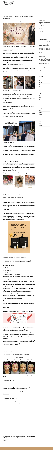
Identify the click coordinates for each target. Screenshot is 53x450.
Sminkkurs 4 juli (7, 352)
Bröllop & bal (16, 21)
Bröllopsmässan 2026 (6, 145)
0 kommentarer (22, 401)
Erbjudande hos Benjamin (10, 398)
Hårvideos (40, 97)
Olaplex (40, 110)
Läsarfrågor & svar (41, 103)
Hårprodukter (40, 93)
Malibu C (40, 104)
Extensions (40, 86)
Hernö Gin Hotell (28, 49)
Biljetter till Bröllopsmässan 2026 (8, 157)
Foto (39, 89)
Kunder (39, 101)
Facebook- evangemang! (19, 357)
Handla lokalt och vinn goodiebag (12, 194)
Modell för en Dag (41, 106)
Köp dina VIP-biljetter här (7, 73)
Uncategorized (40, 125)
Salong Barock (21, 21)
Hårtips (39, 95)
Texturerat (40, 123)
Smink (24, 21)
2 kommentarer (27, 354)
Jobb (39, 99)
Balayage (40, 78)
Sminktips (21, 354)
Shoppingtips (21, 197)
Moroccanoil (40, 108)
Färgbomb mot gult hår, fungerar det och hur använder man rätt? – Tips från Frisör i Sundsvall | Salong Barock (44, 43)
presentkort (18, 311)
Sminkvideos (40, 121)
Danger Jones (40, 82)
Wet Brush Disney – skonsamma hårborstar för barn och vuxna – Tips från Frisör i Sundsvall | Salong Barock (44, 54)
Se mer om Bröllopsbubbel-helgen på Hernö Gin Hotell (11, 118)
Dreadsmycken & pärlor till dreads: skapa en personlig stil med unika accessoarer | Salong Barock (44, 48)
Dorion (5, 21)
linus (4, 354)
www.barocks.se (17, 274)
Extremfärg (40, 88)
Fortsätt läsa (6, 190)
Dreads (39, 84)
